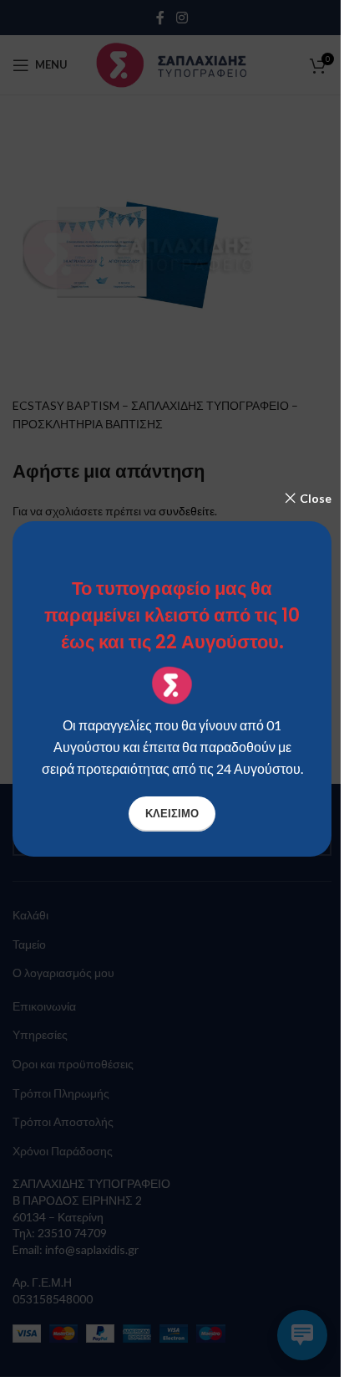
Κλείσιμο (172, 813)
